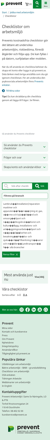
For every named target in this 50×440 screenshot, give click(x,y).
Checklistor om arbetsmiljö (15, 371)
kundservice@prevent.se (14, 414)
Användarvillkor (10, 349)
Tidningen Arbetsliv (11, 378)
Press (5, 335)
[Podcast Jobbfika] (46, 310)
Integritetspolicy (10, 346)
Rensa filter (9, 254)
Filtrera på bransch (14, 195)
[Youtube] (40, 310)
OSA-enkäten (8, 375)
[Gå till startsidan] (11, 4)
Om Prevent (8, 339)
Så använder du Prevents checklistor (18, 146)
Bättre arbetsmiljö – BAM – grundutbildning (24, 367)
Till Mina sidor (13, 90)
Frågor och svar (13, 157)
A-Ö (19, 295)
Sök (42, 186)
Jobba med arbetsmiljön (22, 12)
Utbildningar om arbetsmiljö (16, 364)
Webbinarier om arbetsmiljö (16, 382)
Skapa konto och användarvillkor (22, 167)
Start (4, 12)
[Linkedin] (34, 310)
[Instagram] (21, 310)
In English (7, 385)
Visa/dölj (39, 276)
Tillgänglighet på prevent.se (16, 353)
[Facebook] (27, 310)
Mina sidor (7, 328)
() (30, 4)
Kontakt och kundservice (14, 331)
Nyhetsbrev (8, 342)
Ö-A (25, 295)
